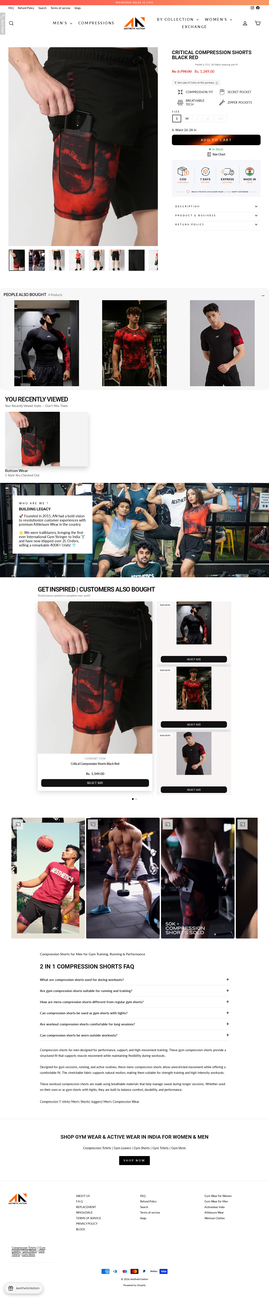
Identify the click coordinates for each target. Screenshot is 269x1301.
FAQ (11, 8)
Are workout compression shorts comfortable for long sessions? (87, 1024)
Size (176, 111)
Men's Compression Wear (121, 1101)
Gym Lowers (122, 1148)
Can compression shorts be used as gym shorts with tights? (84, 1013)
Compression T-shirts (55, 1101)
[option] (48, 878)
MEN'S (61, 23)
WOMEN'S (217, 19)
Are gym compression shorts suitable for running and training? (86, 991)
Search (42, 8)
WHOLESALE (84, 1212)
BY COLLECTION (176, 19)
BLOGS (80, 1229)
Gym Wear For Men (216, 1201)
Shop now (134, 1160)
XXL (221, 118)
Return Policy (189, 224)
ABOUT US (83, 1196)
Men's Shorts (80, 1101)
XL (208, 118)
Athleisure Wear (214, 1212)
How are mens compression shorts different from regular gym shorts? (92, 1002)
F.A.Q (79, 1201)
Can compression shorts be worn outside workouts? (78, 1035)
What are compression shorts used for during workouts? (82, 980)
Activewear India (214, 1207)
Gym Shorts (142, 1148)
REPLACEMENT (86, 1207)
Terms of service (60, 8)
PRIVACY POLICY (87, 1223)
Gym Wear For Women (218, 1196)
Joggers (96, 1101)
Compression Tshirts (97, 1148)
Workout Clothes (214, 1218)
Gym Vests (178, 1148)
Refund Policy (26, 8)
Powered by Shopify (134, 1285)
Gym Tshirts (160, 1148)
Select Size (95, 783)
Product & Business (195, 215)
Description (187, 206)
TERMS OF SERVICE (88, 1218)
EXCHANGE (194, 27)
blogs (78, 8)
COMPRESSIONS (96, 23)
